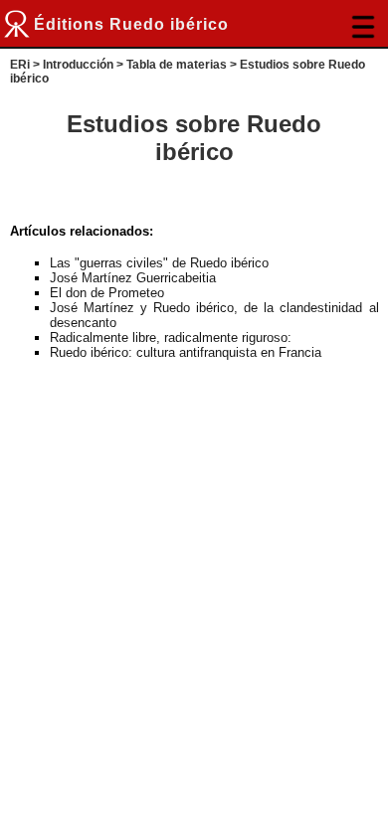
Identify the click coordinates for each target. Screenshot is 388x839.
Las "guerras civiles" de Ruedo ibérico (159, 262)
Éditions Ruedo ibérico (131, 24)
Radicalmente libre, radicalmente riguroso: (170, 337)
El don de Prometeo (107, 292)
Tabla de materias (176, 65)
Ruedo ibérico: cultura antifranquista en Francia (185, 352)
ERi (20, 65)
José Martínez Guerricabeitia (133, 277)
